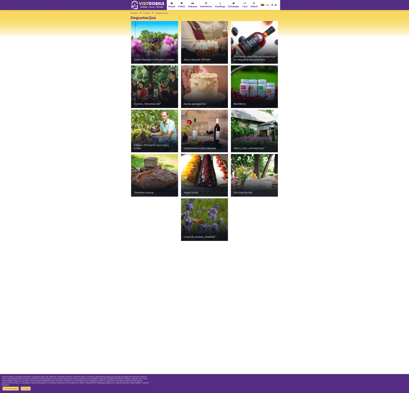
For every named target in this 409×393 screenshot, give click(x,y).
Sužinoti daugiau (10, 389)
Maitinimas (206, 6)
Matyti (171, 6)
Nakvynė (192, 6)
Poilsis (181, 6)
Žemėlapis (233, 6)
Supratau (26, 389)
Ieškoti (254, 6)
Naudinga (220, 6)
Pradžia (134, 13)
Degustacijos (161, 13)
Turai (244, 6)
